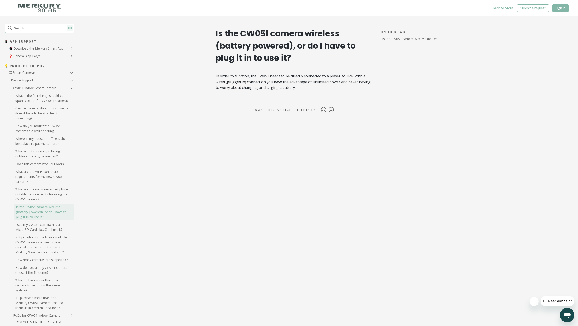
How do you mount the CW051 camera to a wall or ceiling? (38, 128)
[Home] (39, 8)
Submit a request (533, 8)
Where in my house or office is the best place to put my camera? (40, 141)
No (331, 110)
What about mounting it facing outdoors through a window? (37, 153)
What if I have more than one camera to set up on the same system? (37, 285)
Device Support (22, 80)
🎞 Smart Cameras (22, 72)
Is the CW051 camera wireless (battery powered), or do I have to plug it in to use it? (41, 212)
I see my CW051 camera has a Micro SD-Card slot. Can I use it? (38, 227)
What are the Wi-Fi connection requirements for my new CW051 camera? (39, 176)
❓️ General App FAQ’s (24, 56)
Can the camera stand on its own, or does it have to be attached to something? (42, 113)
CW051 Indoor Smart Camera (34, 88)
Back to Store (503, 8)
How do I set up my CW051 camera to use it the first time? (41, 270)
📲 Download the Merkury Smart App (36, 48)
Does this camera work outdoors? (40, 164)
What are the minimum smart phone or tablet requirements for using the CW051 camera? (42, 194)
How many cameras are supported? (41, 260)
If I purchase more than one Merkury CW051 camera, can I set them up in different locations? (40, 303)
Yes (323, 110)
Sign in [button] (560, 8)
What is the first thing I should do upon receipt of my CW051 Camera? (41, 98)
